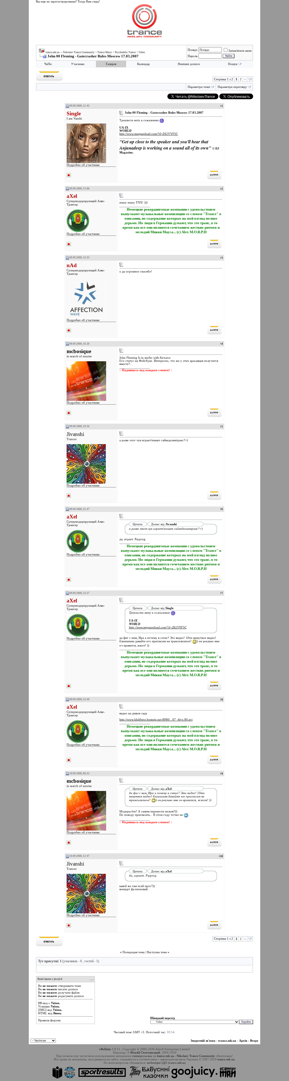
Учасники (77, 64)
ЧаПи (48, 64)
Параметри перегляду (232, 86)
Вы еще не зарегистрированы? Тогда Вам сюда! (68, 1)
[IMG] (42, 1009)
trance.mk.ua (227, 1040)
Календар (143, 64)
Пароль (193, 56)
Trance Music (104, 52)
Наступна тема (157, 952)
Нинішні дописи (189, 64)
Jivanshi (75, 434)
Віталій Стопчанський (145, 1052)
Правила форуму (49, 1020)
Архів (243, 1040)
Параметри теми (199, 86)
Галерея (111, 64)
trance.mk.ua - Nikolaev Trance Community (186, 1056)
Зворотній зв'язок (203, 1040)
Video (142, 52)
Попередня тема (133, 952)
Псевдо (193, 49)
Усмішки (44, 1006)
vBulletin (105, 1049)
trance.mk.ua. (226, 1059)
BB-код (43, 1003)
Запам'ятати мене (240, 50)
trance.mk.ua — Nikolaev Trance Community (70, 52)
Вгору (254, 1040)
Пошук (232, 64)
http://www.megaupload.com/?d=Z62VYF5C (148, 133)
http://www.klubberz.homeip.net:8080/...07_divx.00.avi (155, 719)
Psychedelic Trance (125, 52)
